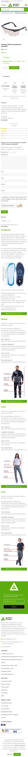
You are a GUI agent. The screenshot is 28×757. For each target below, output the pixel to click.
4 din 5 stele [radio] (14, 152)
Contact (3, 717)
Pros (2, 171)
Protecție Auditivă (6, 671)
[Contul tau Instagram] (4, 725)
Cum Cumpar (4, 706)
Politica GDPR (5, 687)
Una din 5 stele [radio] (11, 152)
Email (3, 190)
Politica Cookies (5, 684)
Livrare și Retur (5, 708)
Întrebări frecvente (6, 703)
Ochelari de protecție (21, 13)
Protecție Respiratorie (7, 674)
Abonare (14, 606)
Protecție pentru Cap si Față (9, 665)
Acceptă (17, 754)
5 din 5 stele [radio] (16, 152)
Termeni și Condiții (6, 681)
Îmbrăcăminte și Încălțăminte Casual (11, 659)
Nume (3, 184)
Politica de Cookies (20, 745)
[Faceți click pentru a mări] (3, 39)
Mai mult (9, 754)
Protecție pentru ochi (7, 13)
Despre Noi (4, 690)
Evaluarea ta (5, 152)
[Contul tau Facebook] (2, 725)
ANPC (2, 696)
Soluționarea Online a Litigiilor (9, 714)
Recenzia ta (5, 154)
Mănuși (3, 662)
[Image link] (7, 618)
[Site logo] (14, 5)
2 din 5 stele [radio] (12, 152)
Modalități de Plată (6, 711)
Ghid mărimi (4, 693)
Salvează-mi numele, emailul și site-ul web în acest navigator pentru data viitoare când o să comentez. (14, 199)
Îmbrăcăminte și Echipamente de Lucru (12, 656)
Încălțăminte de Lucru (7, 653)
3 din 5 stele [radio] (13, 152)
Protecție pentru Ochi (7, 668)
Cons (2, 178)
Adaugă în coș (14, 67)
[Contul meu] (26, 9)
